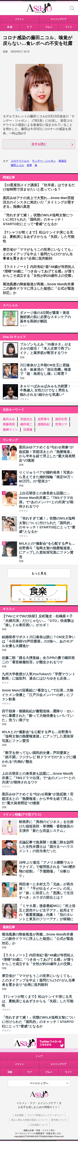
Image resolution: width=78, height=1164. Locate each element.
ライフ (23, 325)
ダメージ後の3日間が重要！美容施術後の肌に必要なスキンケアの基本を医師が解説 (45, 317)
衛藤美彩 (9, 424)
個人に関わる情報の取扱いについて (29, 1120)
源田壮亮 (61, 419)
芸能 (22, 357)
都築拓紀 (44, 424)
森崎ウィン (10, 429)
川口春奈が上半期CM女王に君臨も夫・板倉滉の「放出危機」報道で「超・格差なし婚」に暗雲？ (45, 369)
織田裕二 (26, 424)
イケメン (24, 399)
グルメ (48, 1072)
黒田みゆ (9, 419)
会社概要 (19, 1115)
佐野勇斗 (44, 419)
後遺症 (62, 160)
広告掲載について (39, 1125)
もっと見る (39, 573)
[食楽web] (39, 601)
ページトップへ (39, 1083)
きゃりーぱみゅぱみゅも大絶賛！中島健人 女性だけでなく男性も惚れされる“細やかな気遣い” (45, 390)
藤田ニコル (17, 165)
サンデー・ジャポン (44, 160)
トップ (39, 1056)
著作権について (59, 1120)
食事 (29, 165)
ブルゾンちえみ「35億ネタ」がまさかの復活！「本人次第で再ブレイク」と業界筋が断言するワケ (45, 348)
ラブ (29, 1072)
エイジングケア (58, 1064)
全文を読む (39, 144)
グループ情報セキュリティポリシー (45, 1115)
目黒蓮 (27, 429)
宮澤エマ (61, 424)
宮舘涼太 (26, 419)
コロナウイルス (20, 160)
